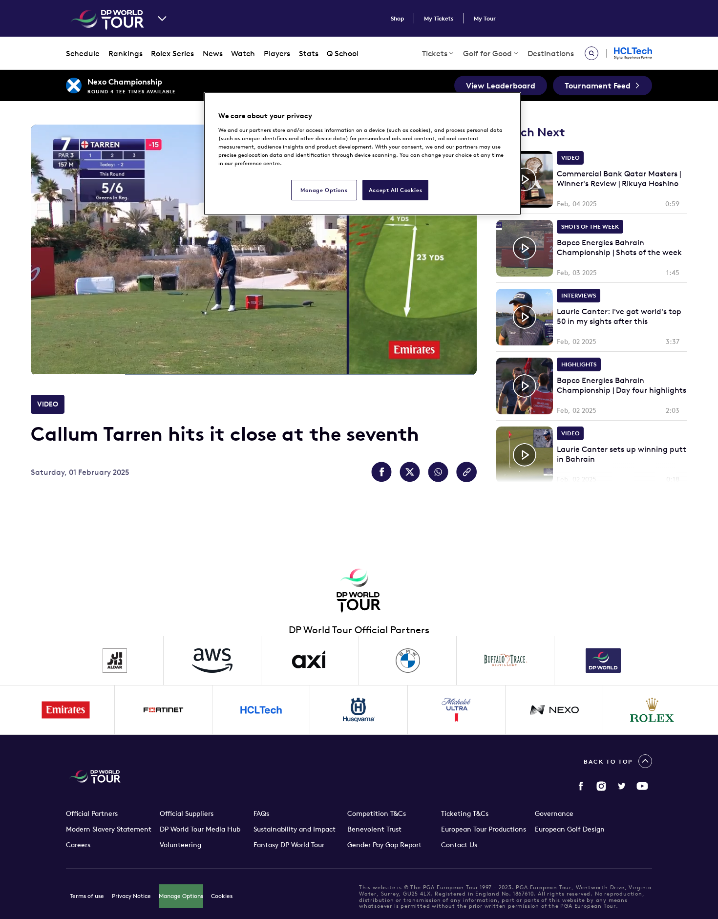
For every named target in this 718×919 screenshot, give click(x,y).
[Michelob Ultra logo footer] (457, 709)
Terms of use (87, 895)
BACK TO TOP (608, 761)
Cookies (221, 895)
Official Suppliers (186, 813)
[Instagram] (601, 786)
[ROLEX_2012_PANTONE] (652, 709)
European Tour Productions (483, 829)
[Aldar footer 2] (115, 660)
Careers (78, 844)
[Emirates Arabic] (66, 709)
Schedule (83, 53)
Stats (308, 53)
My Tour (485, 18)
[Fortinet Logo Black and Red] (163, 709)
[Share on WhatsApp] (438, 472)
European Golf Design (570, 829)
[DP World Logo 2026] (603, 660)
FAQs (261, 813)
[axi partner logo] (310, 660)
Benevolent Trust (374, 829)
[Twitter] (622, 786)
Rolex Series (172, 53)
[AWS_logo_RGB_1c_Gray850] (212, 660)
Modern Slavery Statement (108, 829)
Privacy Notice (131, 895)
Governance (554, 813)
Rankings (125, 53)
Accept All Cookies (395, 189)
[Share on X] (410, 472)
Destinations (551, 53)
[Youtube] (642, 786)
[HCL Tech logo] (261, 709)
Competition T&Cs (376, 813)
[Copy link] (466, 472)
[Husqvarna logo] (359, 709)
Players (277, 53)
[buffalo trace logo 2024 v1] (505, 660)
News (213, 53)
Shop (397, 18)
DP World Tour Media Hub (200, 829)
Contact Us (459, 844)
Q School (343, 53)
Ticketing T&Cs (464, 813)
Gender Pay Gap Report (384, 844)
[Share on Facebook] (381, 472)
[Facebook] (581, 786)
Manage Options (181, 895)
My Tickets (439, 18)
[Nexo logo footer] (554, 709)
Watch (243, 53)
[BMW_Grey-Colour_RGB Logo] (408, 660)
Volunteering (180, 844)
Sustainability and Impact (294, 829)
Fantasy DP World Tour (288, 844)
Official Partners (92, 813)
